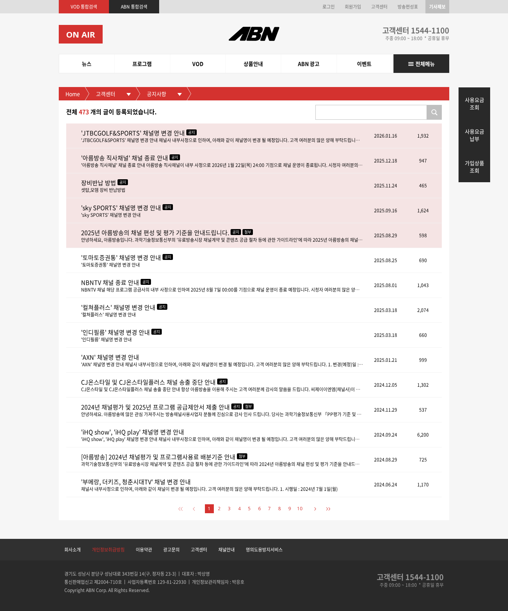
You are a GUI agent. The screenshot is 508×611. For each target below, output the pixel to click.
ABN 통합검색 (134, 6)
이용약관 (144, 549)
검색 (434, 112)
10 (299, 508)
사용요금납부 (474, 135)
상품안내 (253, 63)
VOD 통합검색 (84, 6)
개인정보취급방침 (108, 549)
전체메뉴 (425, 63)
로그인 (328, 6)
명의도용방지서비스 (264, 549)
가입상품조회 (474, 166)
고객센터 (379, 6)
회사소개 (72, 549)
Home (72, 93)
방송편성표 (408, 6)
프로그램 (142, 63)
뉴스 (86, 63)
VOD (197, 63)
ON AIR (80, 34)
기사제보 (437, 6)
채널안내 (226, 549)
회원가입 (353, 6)
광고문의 (171, 549)
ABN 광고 (308, 63)
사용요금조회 (474, 103)
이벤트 (364, 63)
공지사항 (156, 93)
